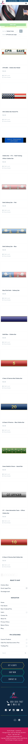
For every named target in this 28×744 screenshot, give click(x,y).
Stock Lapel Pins (6, 588)
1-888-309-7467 (16, 734)
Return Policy (5, 625)
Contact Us (4, 615)
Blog (2, 628)
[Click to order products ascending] (20, 31)
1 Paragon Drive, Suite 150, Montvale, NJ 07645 (14, 732)
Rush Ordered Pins (6, 609)
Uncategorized (5, 591)
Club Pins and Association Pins (10, 642)
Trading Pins (4, 646)
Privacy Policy (5, 622)
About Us (3, 618)
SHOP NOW (12, 672)
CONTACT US (13, 679)
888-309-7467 (16, 702)
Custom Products (6, 639)
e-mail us (15, 704)
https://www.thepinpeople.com (14, 736)
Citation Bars (5, 585)
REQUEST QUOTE (23, 1)
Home (2, 602)
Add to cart (7, 75)
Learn (2, 612)
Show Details (7, 77)
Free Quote (4, 605)
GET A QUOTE (12, 665)
